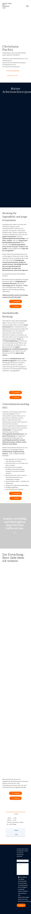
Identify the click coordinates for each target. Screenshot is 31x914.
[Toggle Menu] (27, 6)
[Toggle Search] (22, 6)
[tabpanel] (15, 822)
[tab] (15, 814)
